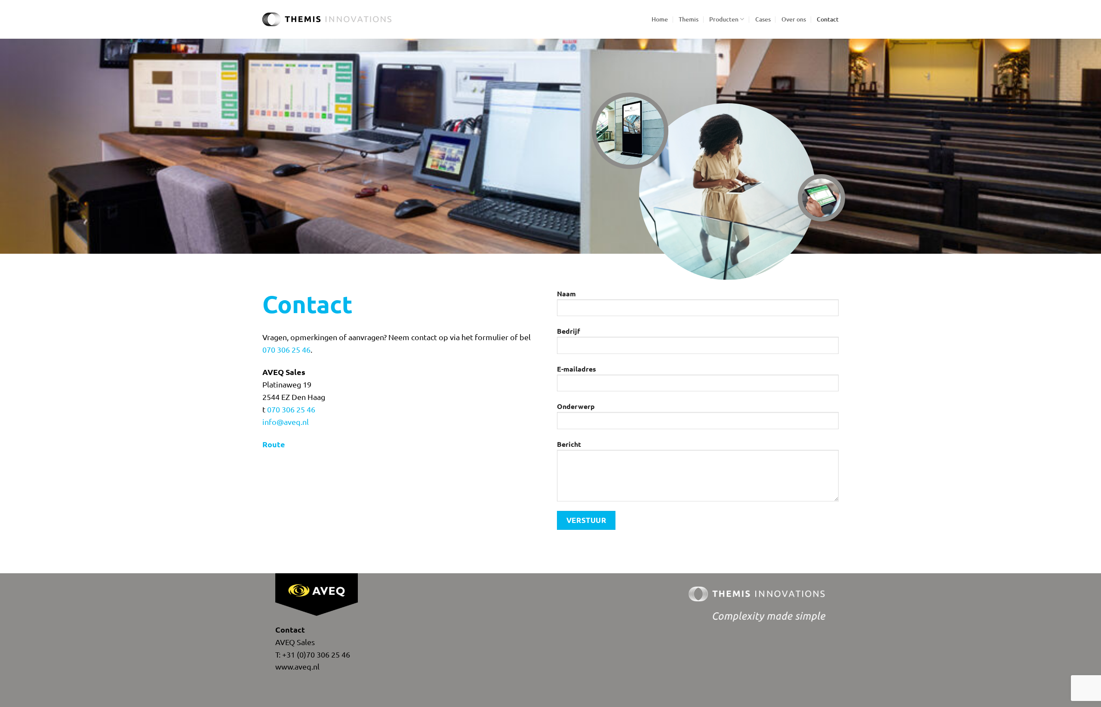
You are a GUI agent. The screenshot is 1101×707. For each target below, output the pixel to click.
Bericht (569, 444)
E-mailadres (576, 368)
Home (660, 19)
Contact (828, 19)
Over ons (793, 19)
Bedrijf (568, 330)
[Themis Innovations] (326, 19)
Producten (723, 19)
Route (273, 444)
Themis (688, 19)
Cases (763, 19)
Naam (566, 293)
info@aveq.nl (285, 421)
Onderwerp (576, 406)
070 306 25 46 (286, 349)
